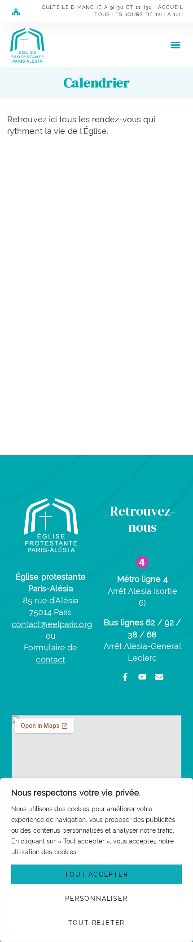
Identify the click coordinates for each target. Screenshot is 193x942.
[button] (175, 45)
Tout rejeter (96, 922)
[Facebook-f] (125, 677)
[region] (96, 860)
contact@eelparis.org (52, 624)
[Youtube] (142, 677)
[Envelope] (159, 677)
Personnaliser (96, 898)
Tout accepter (96, 874)
